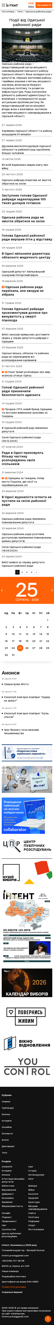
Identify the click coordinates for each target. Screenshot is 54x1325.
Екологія (33, 1194)
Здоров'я (33, 1198)
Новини (6, 1101)
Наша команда (10, 1271)
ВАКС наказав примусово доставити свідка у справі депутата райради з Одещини (25, 338)
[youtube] (15, 1297)
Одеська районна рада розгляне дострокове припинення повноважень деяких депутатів (26, 537)
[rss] (24, 1297)
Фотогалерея (36, 1229)
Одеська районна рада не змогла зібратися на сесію (23, 219)
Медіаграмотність (12, 1206)
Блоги (5, 1140)
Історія (32, 1170)
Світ (4, 1225)
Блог (31, 1179)
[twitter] (7, 1297)
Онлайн (6, 1213)
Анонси (11, 672)
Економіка (8, 1198)
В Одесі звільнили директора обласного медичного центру (26, 255)
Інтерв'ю (7, 1120)
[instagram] (11, 1297)
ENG (31, 6)
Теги (19, 11)
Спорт (31, 1225)
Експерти (7, 1133)
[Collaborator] (27, 816)
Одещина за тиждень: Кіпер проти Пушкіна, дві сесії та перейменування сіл (23, 482)
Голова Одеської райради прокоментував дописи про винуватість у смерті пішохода (25, 314)
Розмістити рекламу (14, 1287)
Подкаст (7, 1217)
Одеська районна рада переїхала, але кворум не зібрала (23, 290)
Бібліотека (8, 1186)
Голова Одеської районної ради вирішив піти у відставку (27, 237)
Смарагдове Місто (16, 684)
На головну (8, 11)
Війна (31, 1190)
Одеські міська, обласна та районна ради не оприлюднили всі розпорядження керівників (25, 357)
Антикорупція (36, 1174)
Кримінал (7, 1202)
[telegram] (19, 1297)
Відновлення (9, 1190)
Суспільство (9, 1229)
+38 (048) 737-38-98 (13, 1260)
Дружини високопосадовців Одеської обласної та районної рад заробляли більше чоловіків (26, 149)
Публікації (8, 1108)
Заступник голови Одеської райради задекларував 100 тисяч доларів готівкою (24, 199)
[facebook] (3, 1297)
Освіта (32, 1213)
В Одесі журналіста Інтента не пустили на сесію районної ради (27, 500)
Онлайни (7, 1127)
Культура (34, 1202)
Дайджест (8, 1194)
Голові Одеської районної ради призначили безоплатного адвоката (23, 391)
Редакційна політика (14, 1276)
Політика (33, 1217)
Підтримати (44, 5)
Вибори (32, 1186)
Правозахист (9, 1221)
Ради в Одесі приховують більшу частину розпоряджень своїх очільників (22, 458)
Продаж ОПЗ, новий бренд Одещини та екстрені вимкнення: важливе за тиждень (27, 413)
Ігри (30, 1166)
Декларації (8, 1146)
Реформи (33, 1221)
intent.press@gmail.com (15, 1255)
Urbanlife (7, 1166)
